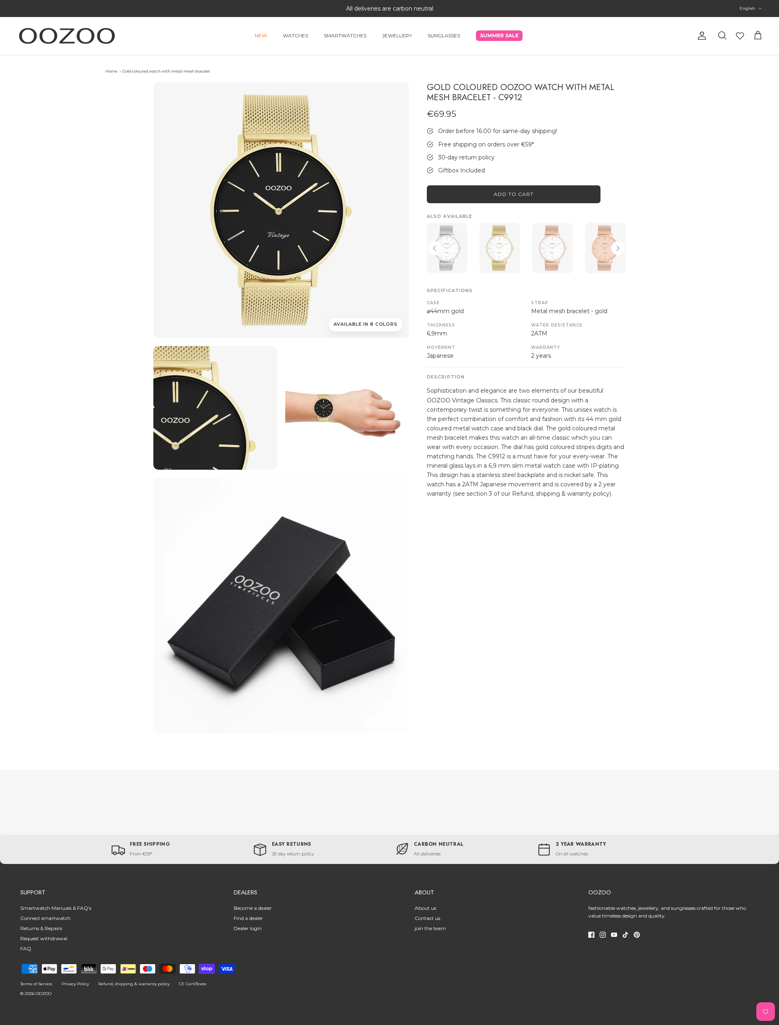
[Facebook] (591, 935)
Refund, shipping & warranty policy (134, 983)
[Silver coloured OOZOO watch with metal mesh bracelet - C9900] (447, 248)
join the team (430, 928)
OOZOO (44, 993)
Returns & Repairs (41, 928)
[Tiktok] (625, 935)
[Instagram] (603, 935)
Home (111, 71)
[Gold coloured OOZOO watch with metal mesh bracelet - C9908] (500, 248)
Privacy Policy (75, 983)
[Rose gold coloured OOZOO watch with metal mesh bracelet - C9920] (605, 248)
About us (425, 908)
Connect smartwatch (45, 918)
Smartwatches (345, 35)
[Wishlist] (740, 36)
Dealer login (248, 928)
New (261, 35)
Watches (295, 35)
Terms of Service (36, 983)
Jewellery (397, 35)
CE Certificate (193, 983)
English (747, 8)
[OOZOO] (67, 36)
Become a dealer (253, 908)
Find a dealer (248, 918)
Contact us (427, 918)
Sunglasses (444, 35)
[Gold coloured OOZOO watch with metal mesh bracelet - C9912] (215, 408)
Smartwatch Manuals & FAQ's (55, 908)
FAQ (25, 948)
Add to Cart (514, 194)
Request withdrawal (43, 938)
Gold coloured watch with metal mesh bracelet (166, 71)
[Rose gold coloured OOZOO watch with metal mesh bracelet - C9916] (552, 248)
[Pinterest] (637, 935)
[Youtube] (614, 935)
